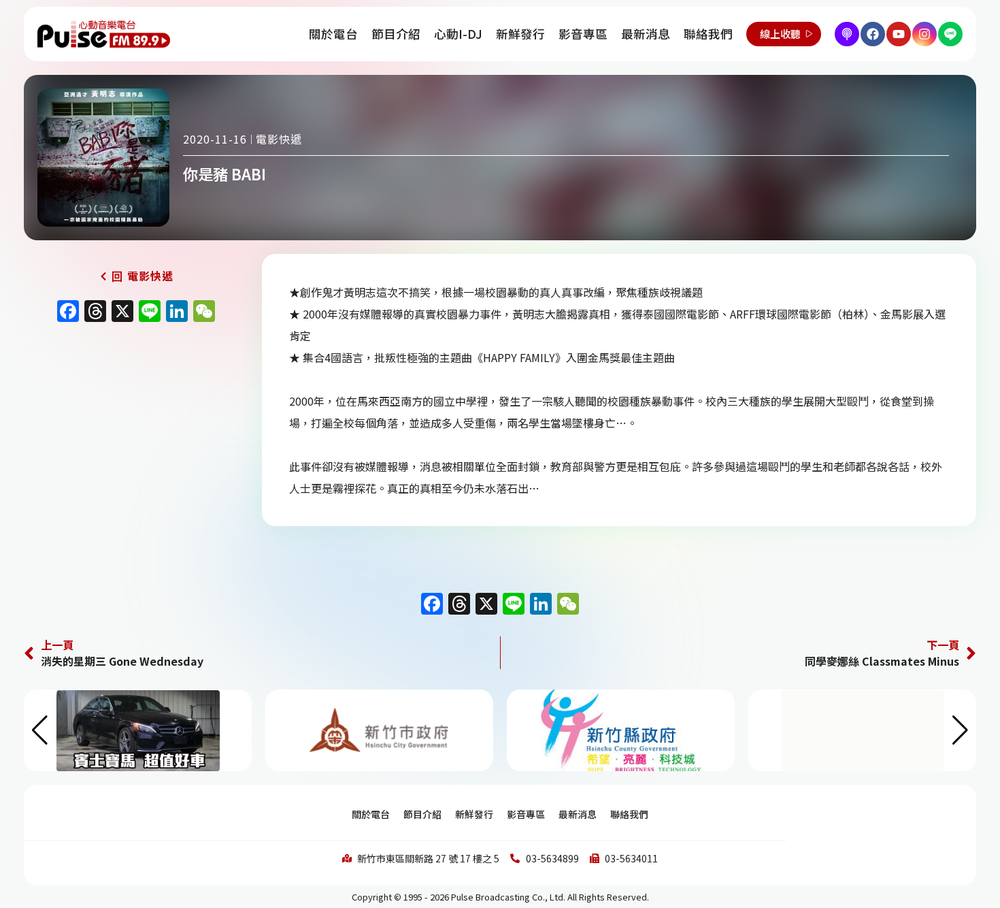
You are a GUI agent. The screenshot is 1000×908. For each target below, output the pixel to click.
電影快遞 (279, 139)
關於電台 (333, 33)
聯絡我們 (708, 33)
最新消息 (645, 33)
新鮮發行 (520, 33)
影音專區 (583, 33)
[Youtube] (898, 34)
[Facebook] (873, 34)
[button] (960, 730)
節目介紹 (395, 33)
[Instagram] (924, 34)
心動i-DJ (458, 33)
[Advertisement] (136, 446)
